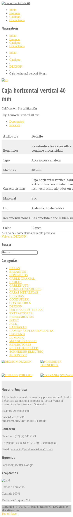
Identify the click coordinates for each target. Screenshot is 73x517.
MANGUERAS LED (23, 341)
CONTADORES (20, 303)
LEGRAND (17, 334)
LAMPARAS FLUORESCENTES (31, 330)
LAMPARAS (17, 327)
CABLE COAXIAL (22, 278)
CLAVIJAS (16, 296)
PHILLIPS (25, 375)
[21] (5, 80)
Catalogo (14, 59)
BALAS (14, 268)
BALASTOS (17, 271)
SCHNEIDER (49, 365)
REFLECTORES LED (23, 348)
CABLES (15, 282)
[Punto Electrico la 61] (16, 3)
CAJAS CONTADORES (25, 289)
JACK (13, 323)
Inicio (12, 52)
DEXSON (15, 66)
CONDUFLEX (19, 299)
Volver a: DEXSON (14, 236)
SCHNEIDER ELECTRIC (26, 351)
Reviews (14, 125)
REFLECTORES (20, 344)
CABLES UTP (18, 285)
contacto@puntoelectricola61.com (32, 449)
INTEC (14, 320)
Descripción (16, 121)
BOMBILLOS (18, 275)
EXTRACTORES (20, 313)
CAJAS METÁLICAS (23, 292)
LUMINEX (16, 337)
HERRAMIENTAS (21, 316)
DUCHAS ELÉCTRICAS (26, 310)
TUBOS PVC (18, 355)
